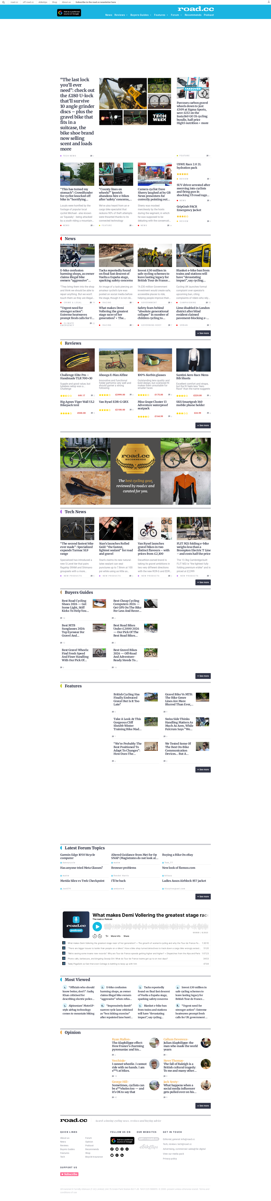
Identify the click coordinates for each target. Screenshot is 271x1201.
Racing (106, 303)
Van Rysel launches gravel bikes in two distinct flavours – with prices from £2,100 (154, 549)
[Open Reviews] (127, 15)
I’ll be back (118, 881)
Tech (62, 1157)
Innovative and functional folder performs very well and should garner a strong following (115, 384)
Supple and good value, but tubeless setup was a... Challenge (75, 386)
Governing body (151, 325)
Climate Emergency (67, 324)
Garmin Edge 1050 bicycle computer (77, 856)
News (63, 1141)
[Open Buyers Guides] (150, 15)
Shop (87, 1153)
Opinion (89, 1141)
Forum (88, 1138)
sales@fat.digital (197, 1149)
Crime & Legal (72, 303)
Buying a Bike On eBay (177, 855)
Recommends (92, 1149)
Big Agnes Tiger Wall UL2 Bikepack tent (77, 403)
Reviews (64, 1145)
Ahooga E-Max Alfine (113, 375)
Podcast (89, 1145)
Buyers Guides (67, 1149)
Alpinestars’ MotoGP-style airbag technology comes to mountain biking (79, 1009)
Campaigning (187, 303)
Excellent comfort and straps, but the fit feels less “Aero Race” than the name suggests (193, 386)
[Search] (3, 2)
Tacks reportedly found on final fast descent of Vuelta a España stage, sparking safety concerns (116, 275)
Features (64, 1153)
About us (64, 1138)
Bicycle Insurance (94, 1157)
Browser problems (123, 868)
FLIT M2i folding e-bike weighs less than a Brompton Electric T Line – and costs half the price (194, 549)
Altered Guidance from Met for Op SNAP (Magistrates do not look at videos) (134, 858)
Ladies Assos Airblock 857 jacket (184, 881)
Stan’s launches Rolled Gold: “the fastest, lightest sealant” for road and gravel (116, 549)
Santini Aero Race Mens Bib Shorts (192, 376)
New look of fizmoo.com (178, 868)
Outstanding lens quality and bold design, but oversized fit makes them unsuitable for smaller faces (154, 384)
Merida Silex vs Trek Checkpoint (82, 881)
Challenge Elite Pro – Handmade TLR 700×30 (76, 376)
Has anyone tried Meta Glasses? (81, 868)
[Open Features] (167, 15)
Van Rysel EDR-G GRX (113, 402)
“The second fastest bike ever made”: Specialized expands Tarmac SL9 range (76, 549)
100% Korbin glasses (152, 375)
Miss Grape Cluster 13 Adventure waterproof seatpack (153, 405)
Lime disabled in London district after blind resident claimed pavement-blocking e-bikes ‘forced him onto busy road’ (193, 316)
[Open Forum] (181, 15)
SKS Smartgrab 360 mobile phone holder (190, 403)
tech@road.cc (185, 1144)
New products (72, 576)
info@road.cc (188, 1139)
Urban (183, 325)
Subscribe (70, 1174)
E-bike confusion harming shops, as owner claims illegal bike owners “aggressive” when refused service (77, 277)
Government (149, 303)
